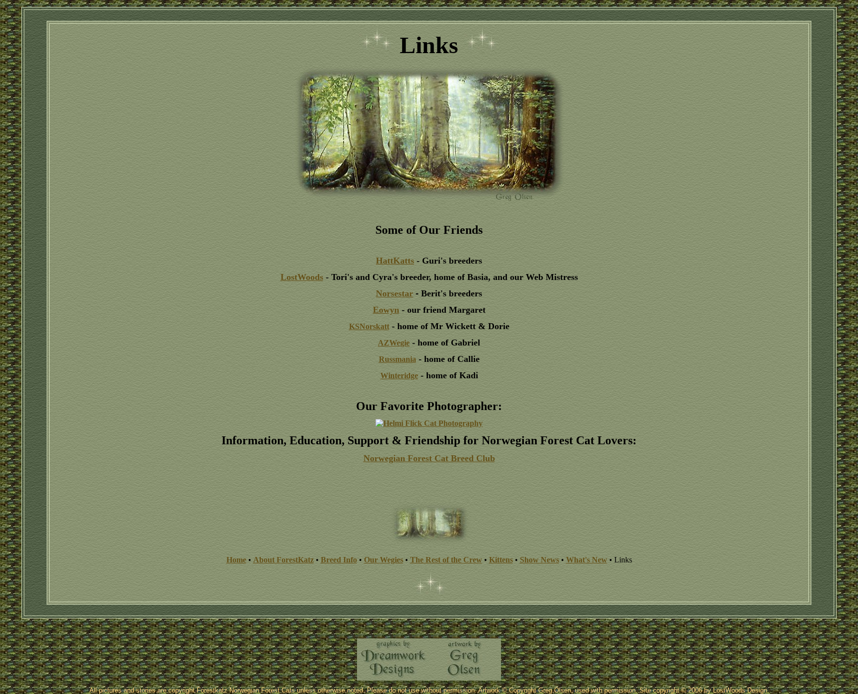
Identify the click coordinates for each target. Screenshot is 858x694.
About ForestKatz (283, 559)
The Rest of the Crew (446, 559)
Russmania (397, 359)
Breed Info (339, 559)
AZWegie (394, 343)
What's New (586, 559)
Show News (539, 559)
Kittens (501, 559)
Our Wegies (383, 559)
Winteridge (399, 375)
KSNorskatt (369, 326)
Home (236, 559)
